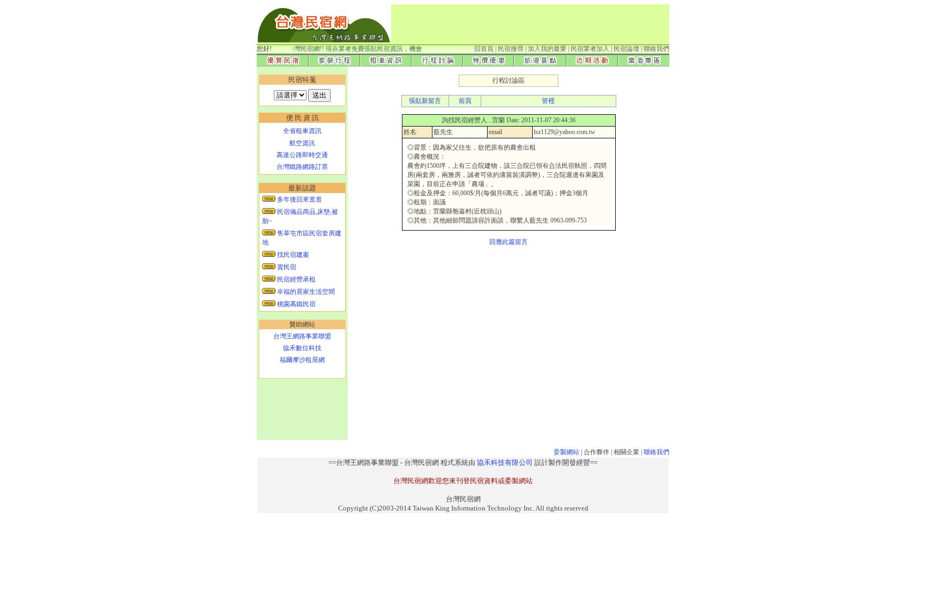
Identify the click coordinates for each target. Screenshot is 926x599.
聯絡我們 (656, 452)
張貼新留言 (425, 101)
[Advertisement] (521, 25)
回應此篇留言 (508, 242)
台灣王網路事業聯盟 (302, 336)
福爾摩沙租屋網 (302, 360)
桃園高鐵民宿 (295, 304)
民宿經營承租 (295, 279)
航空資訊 (302, 143)
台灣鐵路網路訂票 (302, 167)
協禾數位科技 (302, 348)
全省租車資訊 (302, 131)
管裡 (548, 101)
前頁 (465, 101)
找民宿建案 (292, 254)
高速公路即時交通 (302, 155)
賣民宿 (285, 267)
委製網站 (566, 452)
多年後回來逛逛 (298, 199)
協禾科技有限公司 (505, 463)
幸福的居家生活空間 (305, 291)
